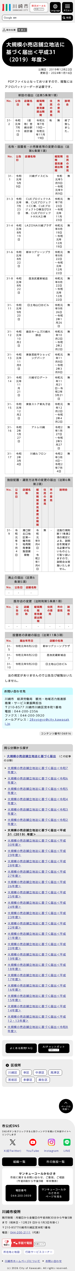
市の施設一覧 (55, 1161)
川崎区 (12, 1072)
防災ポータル (39, 7)
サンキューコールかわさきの (54, 1193)
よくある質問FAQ (21, 1048)
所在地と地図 (11, 1252)
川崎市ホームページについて (22, 1261)
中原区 (40, 1072)
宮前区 (12, 1079)
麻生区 (43, 1079)
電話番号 (21, 1193)
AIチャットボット (54, 1048)
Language (55, 10)
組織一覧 (19, 1161)
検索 (68, 17)
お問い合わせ (54, 1261)
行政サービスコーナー (39, 1252)
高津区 (55, 1072)
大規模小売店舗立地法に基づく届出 (31, 756)
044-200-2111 (20, 1232)
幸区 (26, 1072)
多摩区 (28, 1079)
